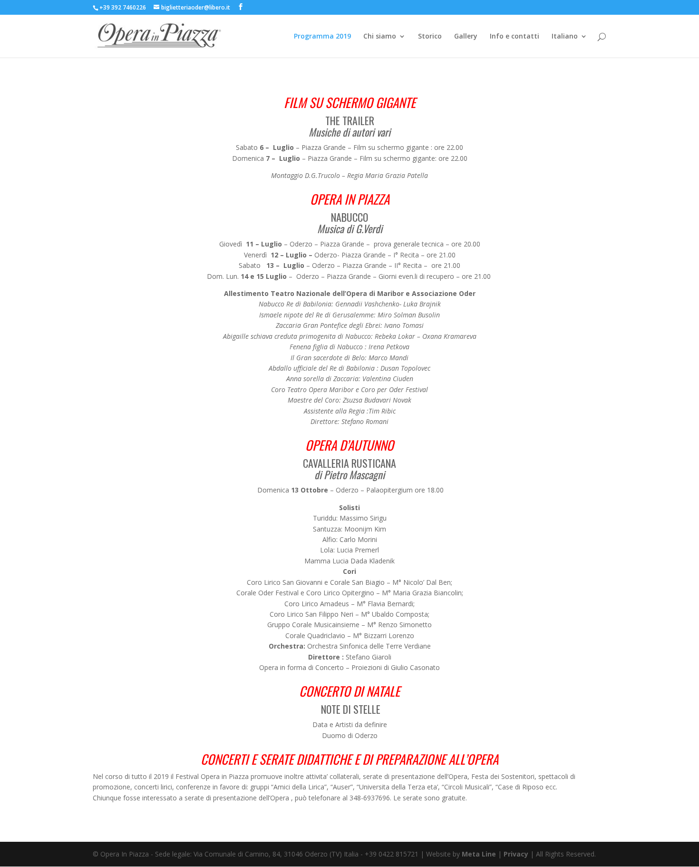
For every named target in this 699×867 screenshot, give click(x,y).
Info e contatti (514, 36)
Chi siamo (379, 36)
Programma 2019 (322, 36)
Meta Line (479, 853)
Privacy (516, 853)
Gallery (465, 36)
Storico (430, 36)
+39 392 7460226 (123, 7)
